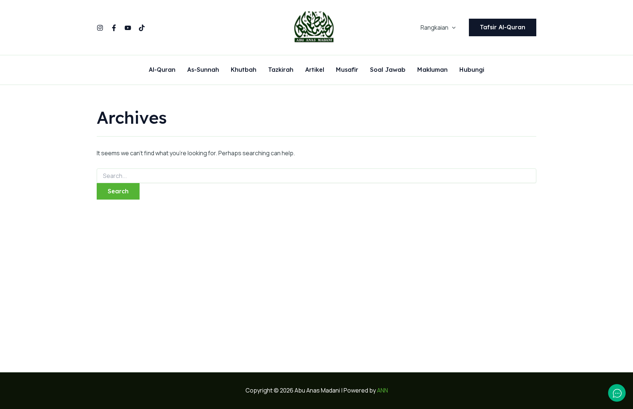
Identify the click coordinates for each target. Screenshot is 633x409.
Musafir (347, 70)
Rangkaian (434, 27)
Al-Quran (162, 70)
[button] (452, 27)
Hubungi (471, 70)
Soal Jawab (388, 70)
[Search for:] (316, 175)
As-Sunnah (203, 70)
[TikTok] (141, 28)
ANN (382, 390)
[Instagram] (100, 28)
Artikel (314, 70)
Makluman (432, 70)
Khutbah (243, 70)
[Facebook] (114, 28)
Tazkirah (280, 70)
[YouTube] (128, 28)
